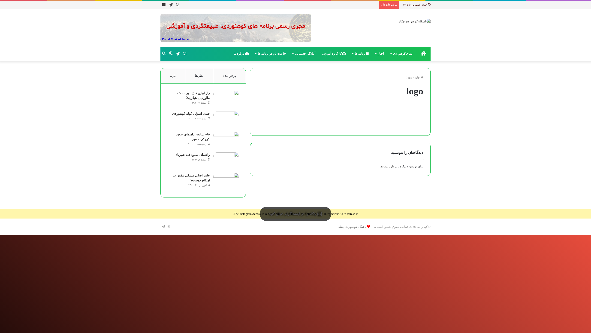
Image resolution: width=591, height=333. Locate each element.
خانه (418, 77)
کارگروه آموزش (332, 53)
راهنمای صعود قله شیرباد (193, 155)
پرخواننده (229, 75)
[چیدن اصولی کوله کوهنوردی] (226, 120)
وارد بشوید (387, 166)
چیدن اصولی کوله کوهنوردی (191, 113)
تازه (173, 75)
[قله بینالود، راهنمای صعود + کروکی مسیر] (226, 140)
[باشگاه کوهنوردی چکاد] (415, 21)
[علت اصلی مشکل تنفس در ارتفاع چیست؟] (226, 181)
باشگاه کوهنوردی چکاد (352, 226)
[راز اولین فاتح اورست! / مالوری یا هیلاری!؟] (226, 99)
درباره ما (239, 53)
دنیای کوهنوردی (403, 53)
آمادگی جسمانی (305, 53)
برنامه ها (360, 53)
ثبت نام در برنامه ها (270, 53)
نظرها (199, 75)
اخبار (381, 53)
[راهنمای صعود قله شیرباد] (226, 161)
